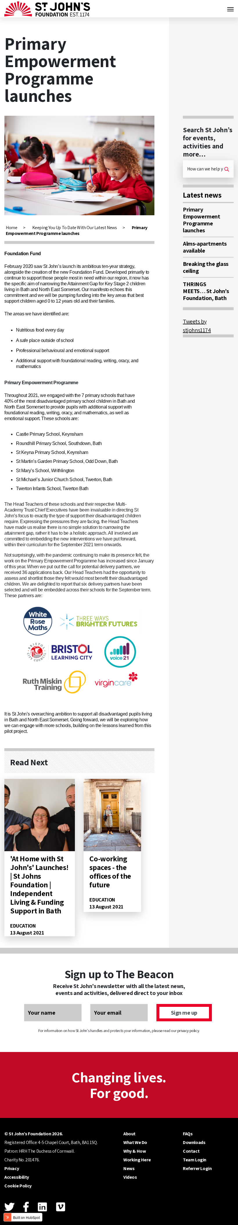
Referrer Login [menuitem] (197, 1168)
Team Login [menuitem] (194, 1160)
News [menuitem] (128, 1168)
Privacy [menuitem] (11, 1168)
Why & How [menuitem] (134, 1151)
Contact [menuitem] (191, 1151)
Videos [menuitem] (130, 1177)
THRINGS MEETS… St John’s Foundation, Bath (206, 291)
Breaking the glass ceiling (205, 267)
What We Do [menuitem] (135, 1142)
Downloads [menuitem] (194, 1142)
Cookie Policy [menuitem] (18, 1186)
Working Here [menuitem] (137, 1160)
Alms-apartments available (205, 247)
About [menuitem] (129, 1134)
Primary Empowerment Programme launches (201, 220)
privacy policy (188, 1030)
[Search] (227, 169)
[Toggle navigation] (230, 8)
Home (11, 228)
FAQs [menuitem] (187, 1134)
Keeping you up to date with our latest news (74, 228)
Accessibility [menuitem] (16, 1177)
